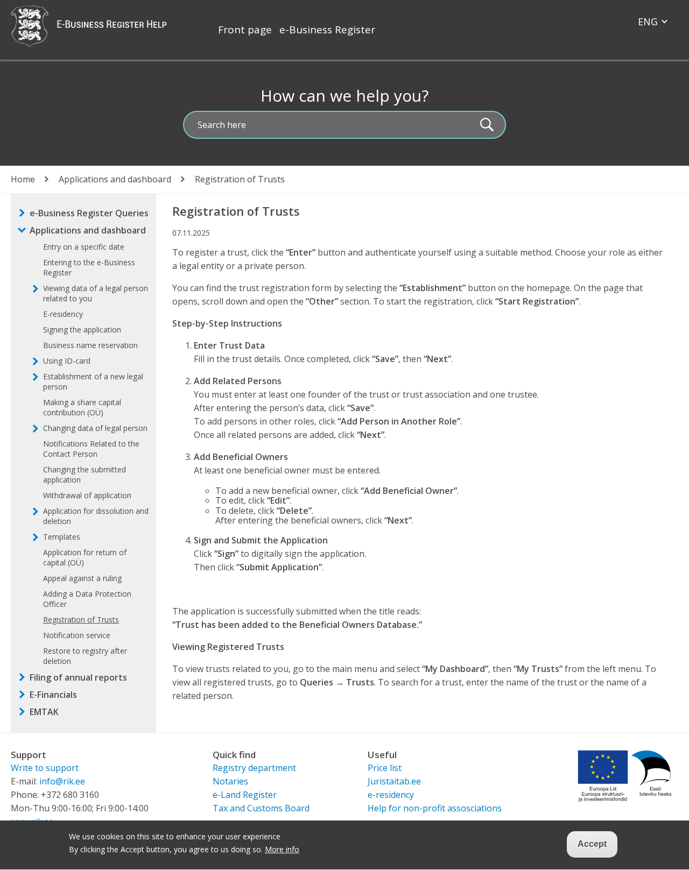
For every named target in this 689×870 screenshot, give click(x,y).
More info (282, 850)
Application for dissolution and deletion (96, 516)
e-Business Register (327, 30)
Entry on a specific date (83, 247)
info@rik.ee (62, 781)
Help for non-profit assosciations (435, 808)
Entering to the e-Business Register (89, 267)
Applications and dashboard (115, 179)
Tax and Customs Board (261, 808)
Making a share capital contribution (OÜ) (82, 407)
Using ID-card (66, 361)
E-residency (63, 314)
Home (23, 179)
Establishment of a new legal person (93, 381)
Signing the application (82, 329)
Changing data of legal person (95, 428)
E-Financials (53, 695)
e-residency (391, 795)
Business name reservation (90, 345)
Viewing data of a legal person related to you (95, 293)
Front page (245, 30)
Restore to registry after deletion (85, 656)
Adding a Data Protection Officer (87, 599)
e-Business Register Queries (89, 213)
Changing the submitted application (84, 474)
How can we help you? (344, 95)
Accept (592, 843)
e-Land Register (245, 795)
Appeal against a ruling (82, 578)
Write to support (45, 768)
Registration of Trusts (81, 619)
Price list (385, 768)
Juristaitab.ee (394, 781)
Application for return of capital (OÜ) (84, 557)
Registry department (254, 768)
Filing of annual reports (78, 677)
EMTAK (44, 712)
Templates (61, 537)
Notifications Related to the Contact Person (91, 448)
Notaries (230, 781)
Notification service (76, 635)
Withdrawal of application (87, 495)
